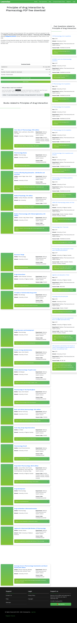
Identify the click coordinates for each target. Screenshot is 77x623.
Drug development (19, 488)
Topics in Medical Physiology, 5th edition (24, 206)
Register (69, 1)
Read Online (25, 81)
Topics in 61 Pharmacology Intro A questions (61, 123)
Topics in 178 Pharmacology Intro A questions (62, 52)
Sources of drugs (19, 254)
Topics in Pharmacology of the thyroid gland (25, 402)
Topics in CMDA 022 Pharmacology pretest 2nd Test (63, 220)
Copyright (30, 599)
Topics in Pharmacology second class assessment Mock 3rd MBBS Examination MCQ (63, 338)
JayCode (33, 612)
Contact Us (9, 595)
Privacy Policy (31, 595)
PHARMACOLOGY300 (10, 36)
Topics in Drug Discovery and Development (25, 343)
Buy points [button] (61, 604)
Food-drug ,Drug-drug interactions (24, 427)
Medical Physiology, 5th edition (23, 195)
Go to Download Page (26, 78)
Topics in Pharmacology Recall (22, 458)
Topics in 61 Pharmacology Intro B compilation (61, 146)
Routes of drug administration (23, 350)
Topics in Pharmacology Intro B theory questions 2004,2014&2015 (62, 195)
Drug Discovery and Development (24, 330)
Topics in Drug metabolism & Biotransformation (26, 521)
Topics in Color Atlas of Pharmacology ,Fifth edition (27, 145)
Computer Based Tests (59, 1)
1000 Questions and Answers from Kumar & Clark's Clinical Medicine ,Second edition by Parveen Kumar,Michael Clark (63, 347)
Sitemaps (8, 602)
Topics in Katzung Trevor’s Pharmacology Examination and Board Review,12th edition (30, 581)
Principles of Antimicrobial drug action (25, 292)
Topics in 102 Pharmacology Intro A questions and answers (62, 170)
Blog (50, 1)
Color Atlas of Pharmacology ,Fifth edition (26, 130)
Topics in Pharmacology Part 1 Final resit (63, 242)
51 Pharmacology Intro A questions (61, 83)
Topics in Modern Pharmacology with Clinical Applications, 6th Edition (29, 229)
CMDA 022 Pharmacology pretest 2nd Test (63, 202)
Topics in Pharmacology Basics (22, 165)
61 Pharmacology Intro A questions (61, 107)
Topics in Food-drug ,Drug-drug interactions (25, 439)
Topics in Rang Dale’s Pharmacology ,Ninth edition (26, 481)
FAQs (7, 599)
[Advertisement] (26, 23)
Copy (47, 95)
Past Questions (43, 1)
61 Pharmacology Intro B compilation (61, 130)
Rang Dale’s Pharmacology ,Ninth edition (26, 466)
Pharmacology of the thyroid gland (24, 389)
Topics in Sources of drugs (21, 267)
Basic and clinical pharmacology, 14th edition (27, 409)
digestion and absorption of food (60, 275)
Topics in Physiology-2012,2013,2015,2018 (63, 311)
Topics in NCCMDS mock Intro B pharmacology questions (61, 76)
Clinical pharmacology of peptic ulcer (25, 370)
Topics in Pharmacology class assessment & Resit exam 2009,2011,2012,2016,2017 (63, 267)
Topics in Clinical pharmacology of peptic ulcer (26, 382)
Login (74, 1)
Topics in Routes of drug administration (24, 362)
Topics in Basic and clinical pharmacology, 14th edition (28, 420)
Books (35, 1)
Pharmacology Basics (20, 153)
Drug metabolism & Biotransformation (25, 508)
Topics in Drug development (22, 501)
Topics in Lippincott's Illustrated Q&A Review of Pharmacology (29, 541)
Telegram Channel (10, 615)
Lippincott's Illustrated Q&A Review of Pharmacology (30, 528)
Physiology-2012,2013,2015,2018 (60, 296)
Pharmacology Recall (20, 446)
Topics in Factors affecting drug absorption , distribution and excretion (29, 187)
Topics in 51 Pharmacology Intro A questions (61, 99)
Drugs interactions (19, 274)
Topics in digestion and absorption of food (63, 290)
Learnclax (5, 2)
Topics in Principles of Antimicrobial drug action (26, 305)
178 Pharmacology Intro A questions (61, 36)
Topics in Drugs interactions (21, 285)
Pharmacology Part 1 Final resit (60, 227)
